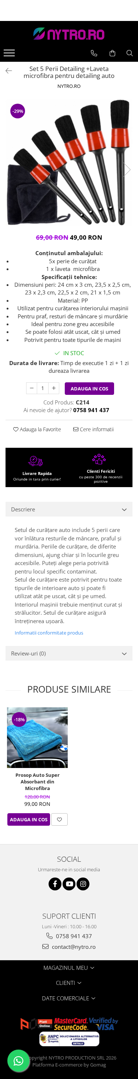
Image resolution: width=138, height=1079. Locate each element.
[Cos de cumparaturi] (112, 53)
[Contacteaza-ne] (94, 53)
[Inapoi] (5, 71)
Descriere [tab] (23, 509)
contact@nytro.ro (73, 946)
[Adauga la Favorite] (59, 819)
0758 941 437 (73, 936)
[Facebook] (55, 884)
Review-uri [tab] (28, 653)
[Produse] (10, 55)
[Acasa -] (69, 33)
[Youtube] (69, 884)
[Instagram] (83, 884)
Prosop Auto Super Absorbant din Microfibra (37, 782)
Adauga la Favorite (39, 429)
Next (126, 169)
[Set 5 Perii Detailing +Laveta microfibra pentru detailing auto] (69, 162)
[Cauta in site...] (129, 53)
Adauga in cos (89, 388)
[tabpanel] (69, 162)
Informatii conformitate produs (49, 632)
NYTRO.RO (69, 86)
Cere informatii (96, 429)
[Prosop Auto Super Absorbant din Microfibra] (37, 737)
